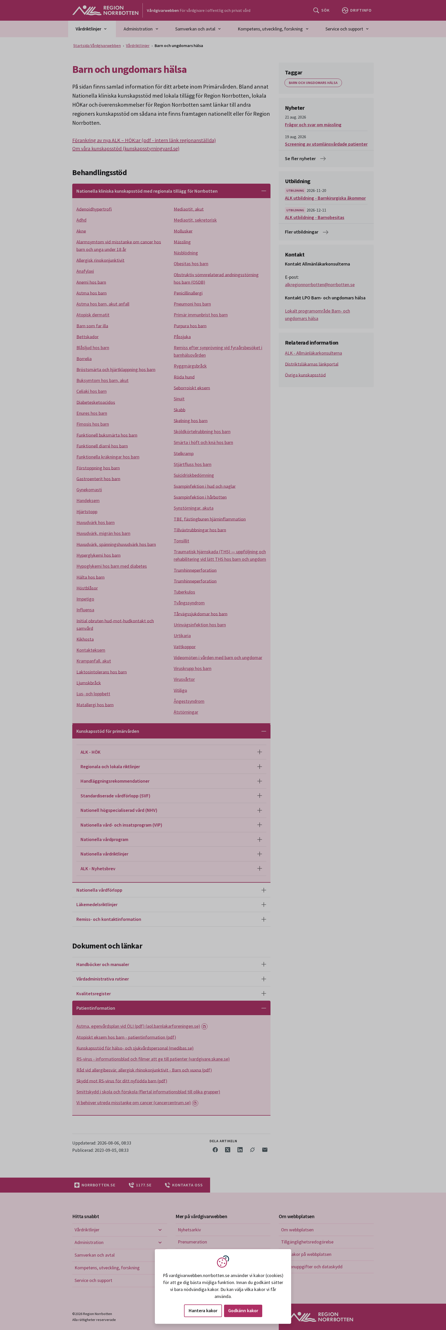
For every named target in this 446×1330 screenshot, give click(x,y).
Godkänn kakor (243, 1310)
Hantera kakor (203, 1310)
